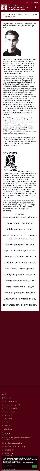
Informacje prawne (10, 408)
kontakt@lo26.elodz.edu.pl (13, 443)
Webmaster (8, 398)
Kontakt (7, 426)
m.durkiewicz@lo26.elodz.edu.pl (15, 447)
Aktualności (8, 429)
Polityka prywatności (11, 412)
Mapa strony (8, 419)
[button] (26, 2)
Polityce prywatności (28, 463)
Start (5, 15)
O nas (6, 422)
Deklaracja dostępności (12, 405)
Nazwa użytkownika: (8, 469)
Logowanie (34, 2)
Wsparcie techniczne (11, 401)
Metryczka (7, 415)
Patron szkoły (10, 17)
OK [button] (34, 466)
